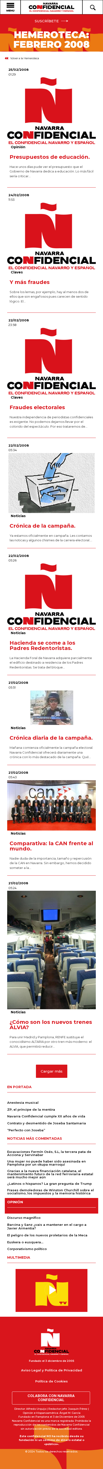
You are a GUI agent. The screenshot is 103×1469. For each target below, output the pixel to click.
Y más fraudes (30, 282)
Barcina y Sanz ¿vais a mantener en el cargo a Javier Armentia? (46, 1226)
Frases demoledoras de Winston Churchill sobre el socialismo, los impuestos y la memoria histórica (50, 1191)
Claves (17, 272)
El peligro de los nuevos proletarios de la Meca (47, 1235)
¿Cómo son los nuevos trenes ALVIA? (51, 1025)
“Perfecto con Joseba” (26, 1130)
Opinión (18, 147)
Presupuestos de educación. (50, 157)
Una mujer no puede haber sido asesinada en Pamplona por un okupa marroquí (46, 1162)
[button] (52, 1071)
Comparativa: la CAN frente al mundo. (51, 846)
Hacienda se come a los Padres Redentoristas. (42, 645)
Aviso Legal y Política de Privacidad (51, 1370)
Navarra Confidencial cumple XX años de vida (46, 1116)
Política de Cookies (51, 1381)
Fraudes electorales (37, 407)
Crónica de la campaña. (42, 526)
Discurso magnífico (23, 1218)
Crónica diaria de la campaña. (51, 738)
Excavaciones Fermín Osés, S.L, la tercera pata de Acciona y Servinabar (49, 1153)
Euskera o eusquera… (25, 1242)
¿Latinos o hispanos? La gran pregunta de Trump (49, 1184)
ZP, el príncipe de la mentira (31, 1109)
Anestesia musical (23, 1102)
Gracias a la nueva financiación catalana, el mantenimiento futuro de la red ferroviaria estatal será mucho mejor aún (50, 1174)
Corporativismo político (27, 1249)
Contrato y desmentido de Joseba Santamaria (46, 1123)
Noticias (18, 516)
